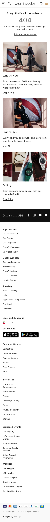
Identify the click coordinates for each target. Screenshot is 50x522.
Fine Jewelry (8, 304)
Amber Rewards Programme (10, 456)
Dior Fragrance (9, 243)
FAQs (5, 371)
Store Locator (9, 391)
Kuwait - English (10, 477)
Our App (6, 396)
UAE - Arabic (8, 473)
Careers (6, 405)
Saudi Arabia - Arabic (12, 491)
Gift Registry (8, 432)
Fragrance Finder (10, 443)
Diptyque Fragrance (11, 262)
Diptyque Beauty (10, 252)
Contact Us (8, 349)
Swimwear (7, 309)
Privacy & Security (11, 410)
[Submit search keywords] (9, 3)
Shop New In (9, 93)
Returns (6, 362)
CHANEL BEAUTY (10, 233)
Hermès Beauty (9, 280)
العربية (10, 323)
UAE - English (8, 468)
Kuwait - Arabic (9, 482)
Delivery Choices (10, 353)
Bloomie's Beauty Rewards (10, 449)
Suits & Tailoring (10, 290)
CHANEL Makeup (10, 271)
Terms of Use (9, 414)
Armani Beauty (9, 266)
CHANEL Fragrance (11, 247)
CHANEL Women (10, 276)
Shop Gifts (8, 199)
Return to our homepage (25, 34)
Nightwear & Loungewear (14, 299)
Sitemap (6, 419)
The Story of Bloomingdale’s (9, 385)
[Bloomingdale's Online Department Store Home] (25, 3)
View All (6, 146)
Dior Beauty (8, 238)
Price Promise (9, 367)
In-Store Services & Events (11, 437)
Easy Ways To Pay (11, 401)
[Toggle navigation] (3, 3)
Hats (5, 295)
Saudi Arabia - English (12, 487)
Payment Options (10, 358)
